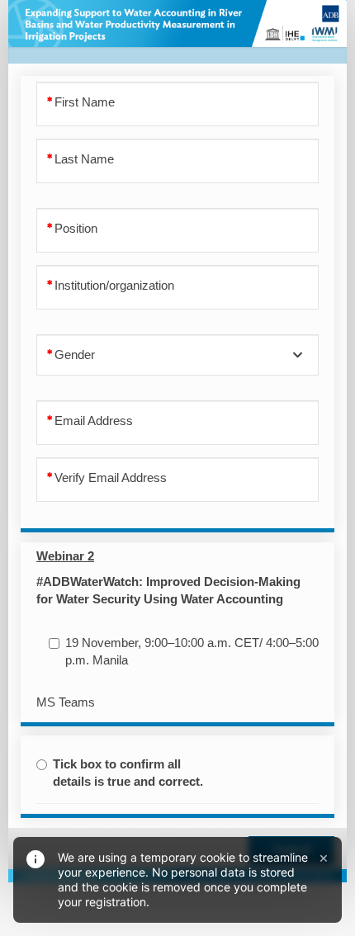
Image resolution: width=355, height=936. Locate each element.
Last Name (84, 159)
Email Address (93, 421)
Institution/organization (114, 285)
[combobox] (177, 355)
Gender (74, 355)
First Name (84, 102)
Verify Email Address (110, 478)
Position (75, 228)
